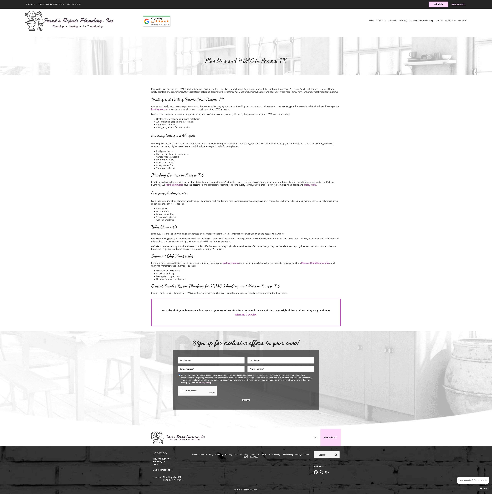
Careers (439, 20)
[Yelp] (321, 472)
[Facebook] (316, 472)
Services (379, 20)
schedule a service (246, 314)
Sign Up (246, 400)
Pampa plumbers (174, 184)
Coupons (392, 20)
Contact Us (462, 20)
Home (371, 20)
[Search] (336, 454)
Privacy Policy (205, 382)
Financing (403, 20)
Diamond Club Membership (421, 20)
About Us (449, 20)
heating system (159, 109)
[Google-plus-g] (327, 472)
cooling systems (231, 263)
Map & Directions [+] (162, 469)
